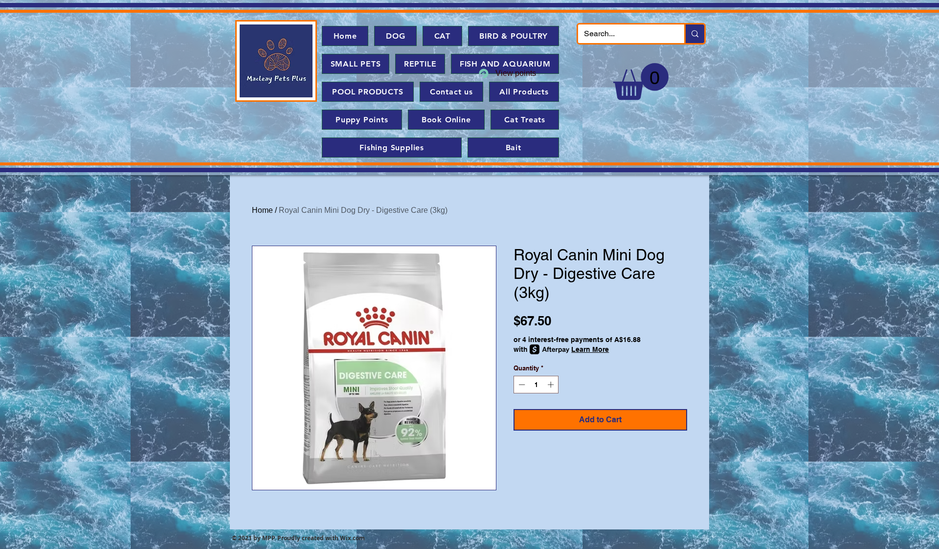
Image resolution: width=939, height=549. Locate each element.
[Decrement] (521, 384)
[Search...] (694, 33)
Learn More (590, 349)
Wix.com (352, 538)
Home (262, 210)
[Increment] (552, 384)
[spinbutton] (536, 384)
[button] (641, 81)
